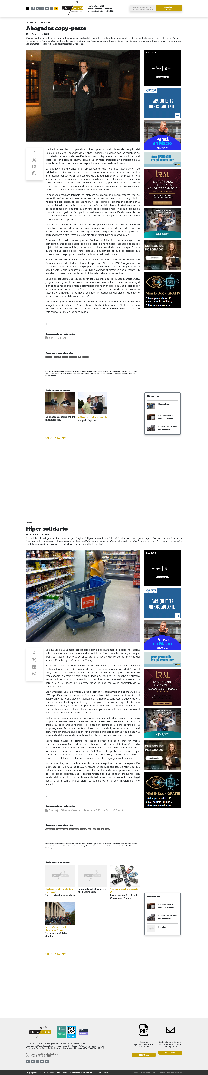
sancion (49, 357)
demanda (72, 357)
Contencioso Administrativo (38, 22)
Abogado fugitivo (87, 420)
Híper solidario (164, 404)
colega (85, 357)
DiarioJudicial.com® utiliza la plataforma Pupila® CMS (157, 1072)
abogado (57, 357)
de (80, 357)
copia (65, 357)
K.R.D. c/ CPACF (58, 338)
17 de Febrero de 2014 (37, 34)
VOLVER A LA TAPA (56, 438)
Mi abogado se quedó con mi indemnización (60, 418)
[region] (162, 329)
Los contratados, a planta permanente (166, 417)
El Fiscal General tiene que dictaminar (167, 428)
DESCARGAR (144, 1055)
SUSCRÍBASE (170, 1053)
